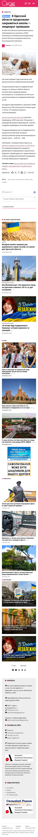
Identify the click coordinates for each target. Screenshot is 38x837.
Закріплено (26, 3)
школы (30, 179)
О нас (14, 666)
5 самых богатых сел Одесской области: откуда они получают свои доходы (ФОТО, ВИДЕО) (18, 441)
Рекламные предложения (15, 733)
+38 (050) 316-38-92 (13, 735)
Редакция (8, 45)
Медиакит (10, 730)
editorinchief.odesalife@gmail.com (17, 720)
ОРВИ (27, 179)
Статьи (12, 282)
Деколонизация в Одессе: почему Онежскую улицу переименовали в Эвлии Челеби (17, 573)
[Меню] (29, 3)
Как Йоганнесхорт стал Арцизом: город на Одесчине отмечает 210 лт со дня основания (18, 287)
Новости (7, 12)
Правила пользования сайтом (30, 827)
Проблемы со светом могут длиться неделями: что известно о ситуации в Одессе (18, 539)
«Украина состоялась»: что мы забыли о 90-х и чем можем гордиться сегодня (19, 601)
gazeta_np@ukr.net (13, 738)
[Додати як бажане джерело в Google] (30, 172)
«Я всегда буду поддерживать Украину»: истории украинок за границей (15, 328)
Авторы (23, 666)
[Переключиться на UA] (33, 3)
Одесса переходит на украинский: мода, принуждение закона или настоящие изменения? (16, 371)
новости (13, 179)
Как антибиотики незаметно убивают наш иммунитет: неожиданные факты (18, 166)
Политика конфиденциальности (7, 827)
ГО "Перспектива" (12, 795)
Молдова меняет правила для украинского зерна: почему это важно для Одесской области (18, 246)
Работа (9, 790)
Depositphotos (11, 792)
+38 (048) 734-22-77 (12, 710)
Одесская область (20, 179)
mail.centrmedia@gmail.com (16, 713)
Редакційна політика (18, 827)
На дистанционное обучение (13, 117)
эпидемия (4, 182)
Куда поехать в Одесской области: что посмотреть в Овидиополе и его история (16, 407)
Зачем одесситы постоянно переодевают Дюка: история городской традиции (18, 505)
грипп (9, 179)
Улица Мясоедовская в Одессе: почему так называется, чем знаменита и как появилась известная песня (18, 628)
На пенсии (10, 788)
